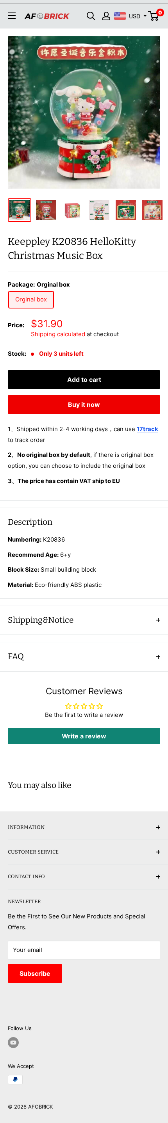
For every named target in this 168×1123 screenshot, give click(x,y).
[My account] (106, 16)
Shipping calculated (58, 334)
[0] (154, 16)
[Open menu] (12, 15)
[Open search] (91, 16)
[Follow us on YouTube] (13, 1042)
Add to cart (84, 379)
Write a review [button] (84, 736)
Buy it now (84, 404)
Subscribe (35, 973)
